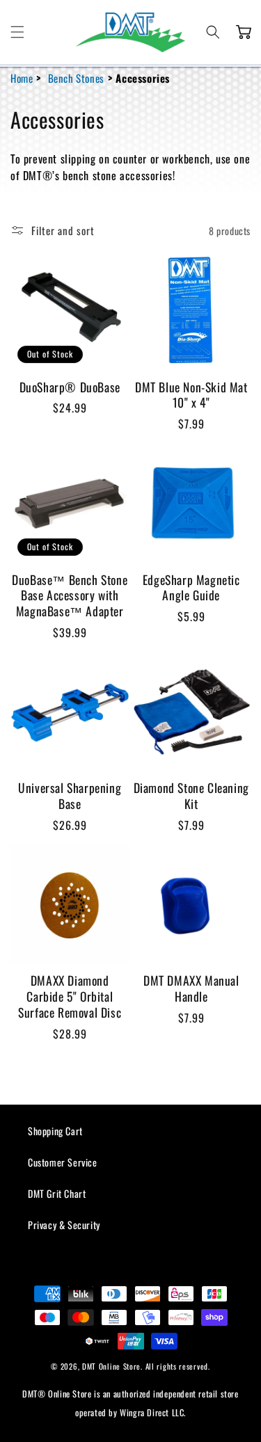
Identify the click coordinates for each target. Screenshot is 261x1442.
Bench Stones (76, 78)
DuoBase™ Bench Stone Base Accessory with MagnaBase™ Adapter (69, 595)
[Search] (213, 32)
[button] (17, 32)
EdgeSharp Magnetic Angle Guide (191, 588)
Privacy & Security (64, 1224)
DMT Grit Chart (57, 1193)
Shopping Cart (55, 1130)
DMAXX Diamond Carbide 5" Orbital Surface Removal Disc (69, 996)
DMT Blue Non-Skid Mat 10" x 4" (191, 395)
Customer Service (62, 1162)
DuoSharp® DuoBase (69, 387)
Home (21, 78)
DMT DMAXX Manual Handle (191, 988)
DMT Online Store (111, 1366)
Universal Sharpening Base (69, 796)
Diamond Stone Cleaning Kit (191, 796)
